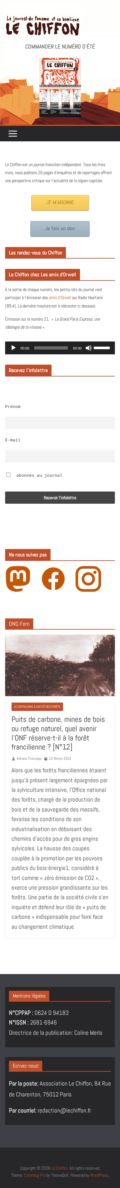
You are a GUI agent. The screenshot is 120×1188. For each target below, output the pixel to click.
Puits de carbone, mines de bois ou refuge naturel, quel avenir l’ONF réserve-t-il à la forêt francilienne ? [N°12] (58, 733)
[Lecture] (13, 348)
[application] (60, 347)
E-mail (12, 440)
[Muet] (88, 348)
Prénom (12, 407)
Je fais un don (60, 228)
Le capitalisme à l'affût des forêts (37, 707)
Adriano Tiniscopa (29, 758)
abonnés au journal (38, 476)
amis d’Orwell (60, 297)
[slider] (103, 347)
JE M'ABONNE (60, 202)
